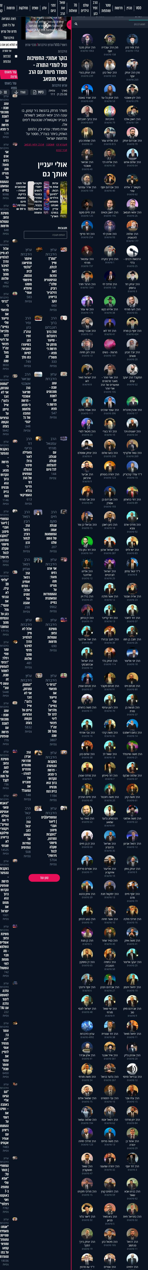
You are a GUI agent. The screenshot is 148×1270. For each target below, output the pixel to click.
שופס (35, 8)
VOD (138, 8)
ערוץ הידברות (45, 44)
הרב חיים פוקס (53, 516)
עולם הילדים (85, 8)
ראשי (64, 44)
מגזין (129, 8)
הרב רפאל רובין (26, 516)
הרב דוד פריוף (28, 443)
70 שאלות (73, 8)
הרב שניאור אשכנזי (25, 379)
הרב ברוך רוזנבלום (51, 323)
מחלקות (23, 8)
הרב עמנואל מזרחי (51, 443)
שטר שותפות (106, 8)
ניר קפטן (60, 150)
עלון (44, 8)
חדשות (119, 8)
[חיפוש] (76, 24)
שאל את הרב (62, 8)
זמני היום (53, 8)
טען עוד (44, 877)
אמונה (49, 144)
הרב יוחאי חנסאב (33, 144)
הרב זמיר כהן (95, 8)
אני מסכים (7, 56)
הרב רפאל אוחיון (26, 564)
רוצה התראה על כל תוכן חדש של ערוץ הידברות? (9, 28)
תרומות (11, 8)
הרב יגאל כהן (28, 813)
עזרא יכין (60, 144)
